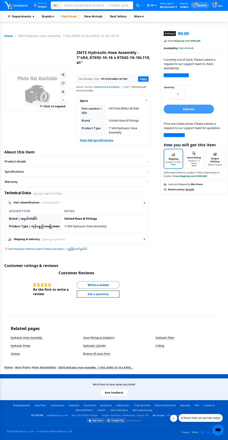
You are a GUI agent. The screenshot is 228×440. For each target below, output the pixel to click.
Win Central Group (142, 410)
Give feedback (114, 392)
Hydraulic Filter (165, 337)
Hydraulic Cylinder (94, 345)
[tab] (173, 159)
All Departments (21, 405)
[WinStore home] (16, 5)
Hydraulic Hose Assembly (26, 337)
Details (190, 189)
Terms (194, 432)
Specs (84, 101)
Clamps (15, 353)
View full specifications (96, 140)
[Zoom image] (63, 91)
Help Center (122, 405)
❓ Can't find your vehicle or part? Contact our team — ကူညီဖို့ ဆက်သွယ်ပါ (46, 248)
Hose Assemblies (44, 367)
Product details (76, 161)
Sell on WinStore (119, 410)
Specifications (76, 172)
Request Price (174, 135)
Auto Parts (22, 367)
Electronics (106, 405)
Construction (57, 405)
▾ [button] (153, 5)
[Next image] (63, 100)
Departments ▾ (23, 16)
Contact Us (209, 405)
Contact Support (176, 75)
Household (90, 405)
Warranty (76, 182)
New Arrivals (93, 16)
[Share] (63, 74)
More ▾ (139, 16)
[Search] (138, 5)
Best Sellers (118, 16)
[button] (40, 5)
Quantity (169, 87)
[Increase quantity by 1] (188, 92)
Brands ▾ (48, 16)
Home (8, 36)
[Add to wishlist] (63, 83)
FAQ (197, 405)
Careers (101, 410)
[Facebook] (202, 432)
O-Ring (160, 345)
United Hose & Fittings (107, 86)
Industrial (74, 405)
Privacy (185, 432)
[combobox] (97, 5)
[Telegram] (207, 432)
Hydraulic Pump (20, 345)
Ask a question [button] (98, 294)
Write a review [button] (98, 285)
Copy (143, 79)
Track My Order (142, 405)
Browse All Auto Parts (96, 353)
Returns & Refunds (165, 405)
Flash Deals (69, 16)
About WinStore (84, 410)
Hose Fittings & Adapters (98, 337)
